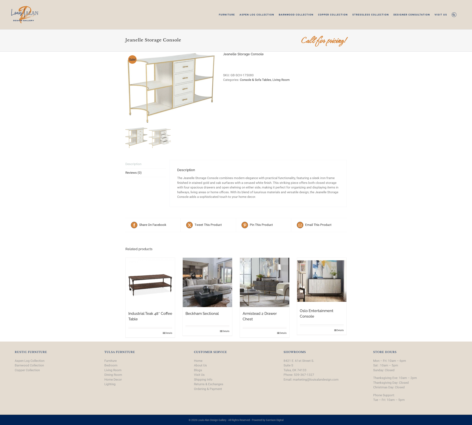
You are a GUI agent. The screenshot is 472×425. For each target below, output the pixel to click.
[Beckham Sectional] (207, 282)
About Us (200, 365)
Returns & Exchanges (208, 384)
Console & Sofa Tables (255, 80)
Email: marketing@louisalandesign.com (311, 379)
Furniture (110, 361)
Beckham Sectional (202, 313)
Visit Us (199, 375)
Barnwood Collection (29, 365)
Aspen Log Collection (29, 361)
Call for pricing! (324, 40)
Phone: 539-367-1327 (299, 375)
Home (198, 361)
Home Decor (113, 379)
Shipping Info (203, 379)
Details (168, 333)
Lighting (110, 384)
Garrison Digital (275, 420)
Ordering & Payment (208, 389)
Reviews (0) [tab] (133, 172)
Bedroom (110, 365)
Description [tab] (133, 164)
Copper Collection (27, 370)
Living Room (281, 80)
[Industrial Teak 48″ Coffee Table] (150, 282)
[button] (454, 14)
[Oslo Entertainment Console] (321, 281)
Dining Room (113, 375)
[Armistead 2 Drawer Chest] (264, 282)
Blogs (198, 370)
